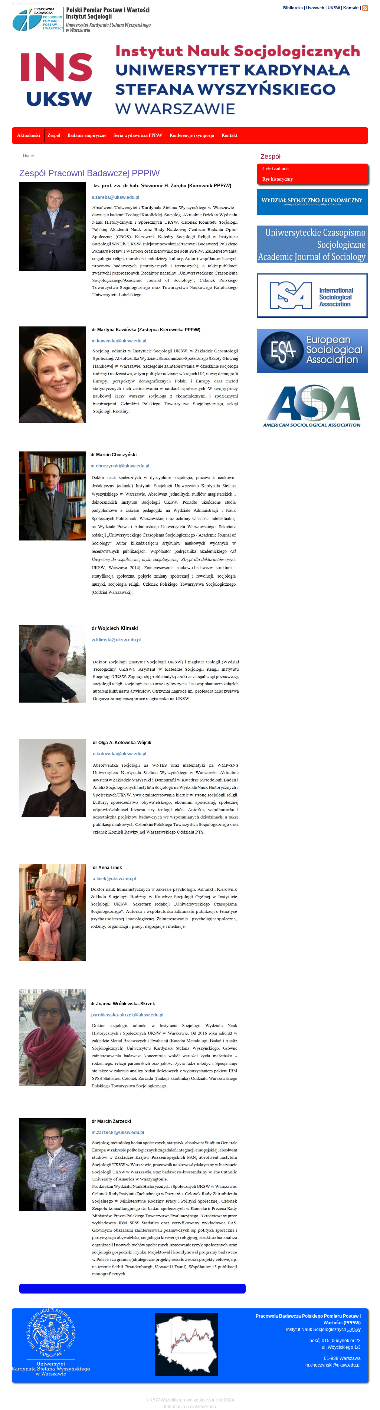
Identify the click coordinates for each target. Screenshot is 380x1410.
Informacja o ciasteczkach (190, 1406)
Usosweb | (316, 8)
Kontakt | (352, 8)
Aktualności (28, 135)
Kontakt (230, 135)
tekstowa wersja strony (35, 3)
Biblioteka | (294, 8)
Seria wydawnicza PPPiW (138, 135)
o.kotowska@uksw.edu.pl (116, 753)
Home (28, 155)
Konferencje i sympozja (192, 135)
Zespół (54, 135)
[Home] (111, 30)
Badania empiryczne (87, 135)
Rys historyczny (277, 179)
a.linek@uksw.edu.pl (111, 878)
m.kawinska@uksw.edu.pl (119, 341)
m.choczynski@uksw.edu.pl (333, 1365)
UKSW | (335, 8)
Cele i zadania (275, 168)
